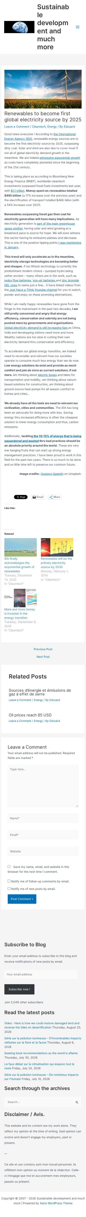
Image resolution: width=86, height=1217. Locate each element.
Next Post (43, 656)
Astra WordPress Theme (56, 1203)
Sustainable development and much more (53, 27)
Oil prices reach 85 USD (30, 715)
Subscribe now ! (19, 989)
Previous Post (43, 649)
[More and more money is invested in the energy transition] (20, 598)
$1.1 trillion (17, 190)
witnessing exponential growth (59, 157)
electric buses (47, 375)
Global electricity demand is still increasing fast (36, 327)
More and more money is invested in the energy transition (19, 613)
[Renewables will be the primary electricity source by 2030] (57, 547)
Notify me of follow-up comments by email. (40, 881)
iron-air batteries (44, 280)
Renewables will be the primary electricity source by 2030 (56, 563)
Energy (52, 126)
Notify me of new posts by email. (33, 889)
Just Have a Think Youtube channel (33, 289)
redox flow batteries (17, 280)
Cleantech (39, 126)
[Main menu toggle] (77, 27)
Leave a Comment (16, 126)
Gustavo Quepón (52, 473)
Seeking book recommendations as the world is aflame (41, 1053)
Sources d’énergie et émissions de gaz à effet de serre (40, 692)
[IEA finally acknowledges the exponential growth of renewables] (20, 547)
